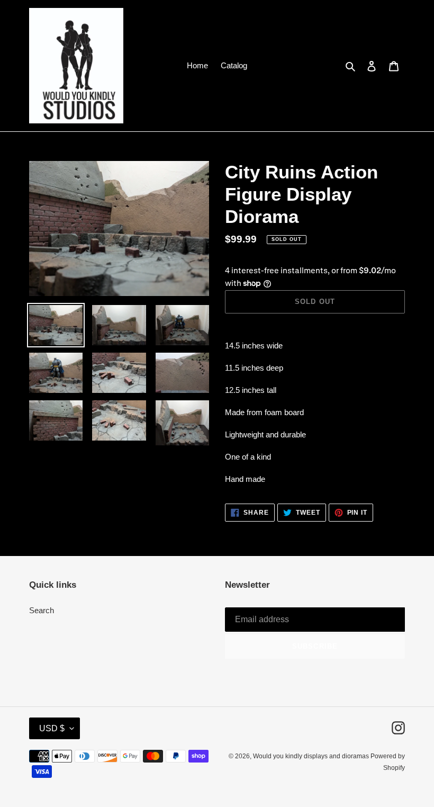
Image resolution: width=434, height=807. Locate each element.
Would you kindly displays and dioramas (311, 756)
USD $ (52, 728)
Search (41, 610)
